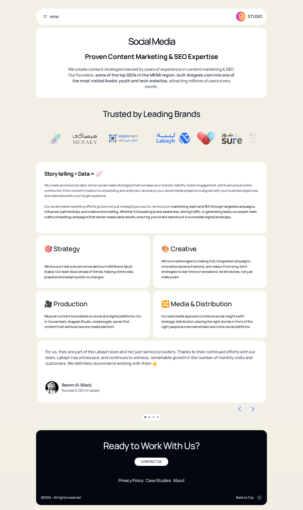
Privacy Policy (131, 480)
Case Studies (158, 480)
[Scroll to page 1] (144, 417)
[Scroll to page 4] (158, 417)
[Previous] (240, 409)
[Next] (253, 409)
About (179, 480)
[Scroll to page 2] (149, 417)
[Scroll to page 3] (154, 417)
